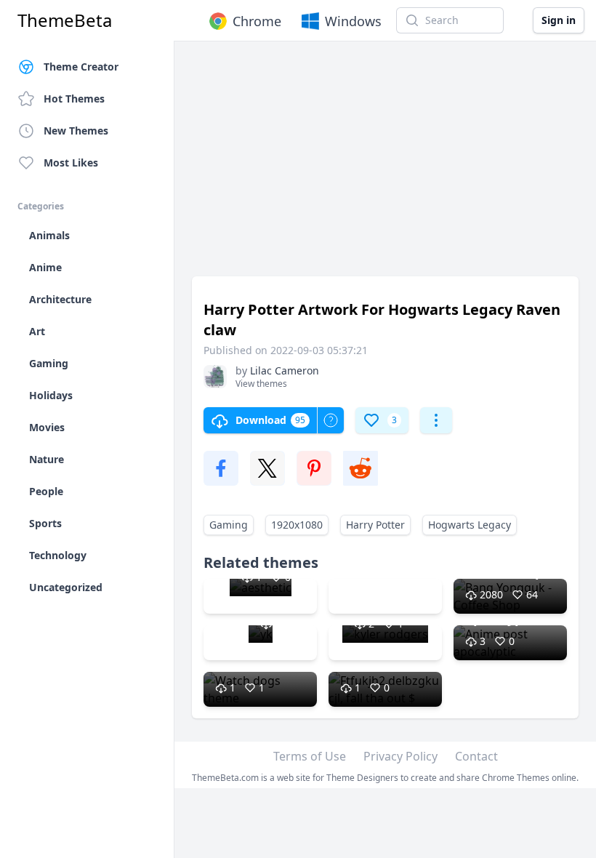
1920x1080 (297, 525)
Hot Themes (74, 98)
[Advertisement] (385, 166)
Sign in (558, 20)
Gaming (228, 525)
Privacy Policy (400, 756)
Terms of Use (309, 756)
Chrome (257, 21)
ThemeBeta (64, 20)
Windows (353, 21)
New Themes (76, 130)
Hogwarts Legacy (469, 525)
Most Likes (71, 162)
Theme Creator (81, 66)
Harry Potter (375, 525)
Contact (476, 756)
